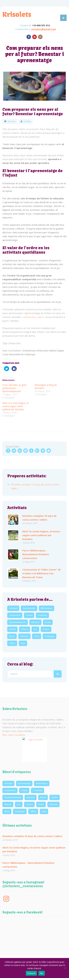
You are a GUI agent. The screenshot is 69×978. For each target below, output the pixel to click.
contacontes (29, 317)
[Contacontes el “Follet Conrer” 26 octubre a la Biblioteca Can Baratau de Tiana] (13, 573)
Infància (24, 629)
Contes (29, 615)
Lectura (46, 629)
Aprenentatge (29, 608)
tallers (40, 317)
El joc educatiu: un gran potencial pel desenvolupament (14, 388)
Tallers (12, 643)
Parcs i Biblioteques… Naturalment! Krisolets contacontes (35, 554)
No (41, 973)
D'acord (31, 973)
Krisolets (16, 14)
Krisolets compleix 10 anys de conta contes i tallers (39, 517)
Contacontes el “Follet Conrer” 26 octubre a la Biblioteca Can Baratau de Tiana (41, 573)
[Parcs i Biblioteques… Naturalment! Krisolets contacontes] (13, 554)
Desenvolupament (17, 622)
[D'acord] (65, 968)
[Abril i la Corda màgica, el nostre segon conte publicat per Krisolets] (13, 535)
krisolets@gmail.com (43, 29)
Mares (12, 636)
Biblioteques (46, 608)
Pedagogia (49, 636)
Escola (48, 622)
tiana (23, 643)
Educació (35, 622)
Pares (36, 636)
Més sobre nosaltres (13, 734)
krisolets (27, 121)
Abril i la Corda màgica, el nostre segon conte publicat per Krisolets (15, 406)
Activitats (11, 121)
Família (12, 629)
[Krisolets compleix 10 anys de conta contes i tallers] (13, 520)
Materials (24, 636)
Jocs (35, 629)
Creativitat (42, 615)
